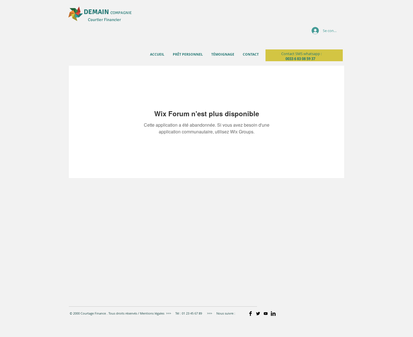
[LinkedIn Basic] (273, 313)
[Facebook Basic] (250, 313)
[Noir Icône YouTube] (265, 313)
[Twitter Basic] (258, 313)
